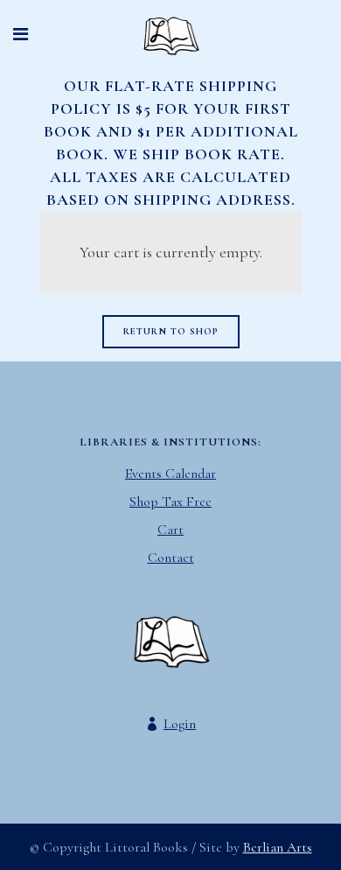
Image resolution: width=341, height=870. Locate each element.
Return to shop (171, 331)
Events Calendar (170, 473)
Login (180, 724)
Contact (171, 557)
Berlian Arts (277, 847)
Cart (170, 529)
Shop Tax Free (170, 501)
